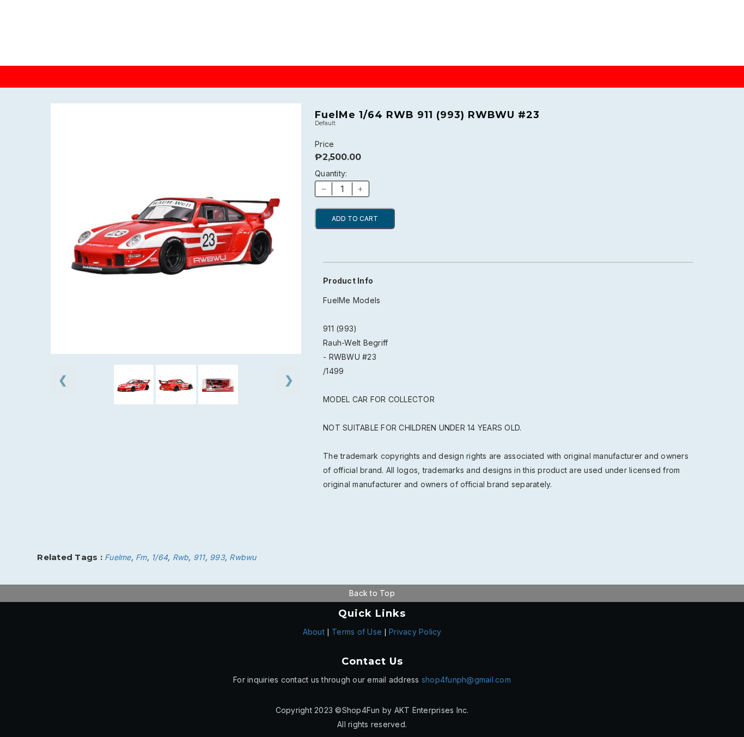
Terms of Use (357, 631)
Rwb (181, 557)
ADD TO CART (355, 218)
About (314, 631)
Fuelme (118, 557)
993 (217, 557)
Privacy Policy (415, 631)
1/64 (159, 557)
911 (199, 557)
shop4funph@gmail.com (466, 679)
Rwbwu (242, 557)
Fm (141, 557)
